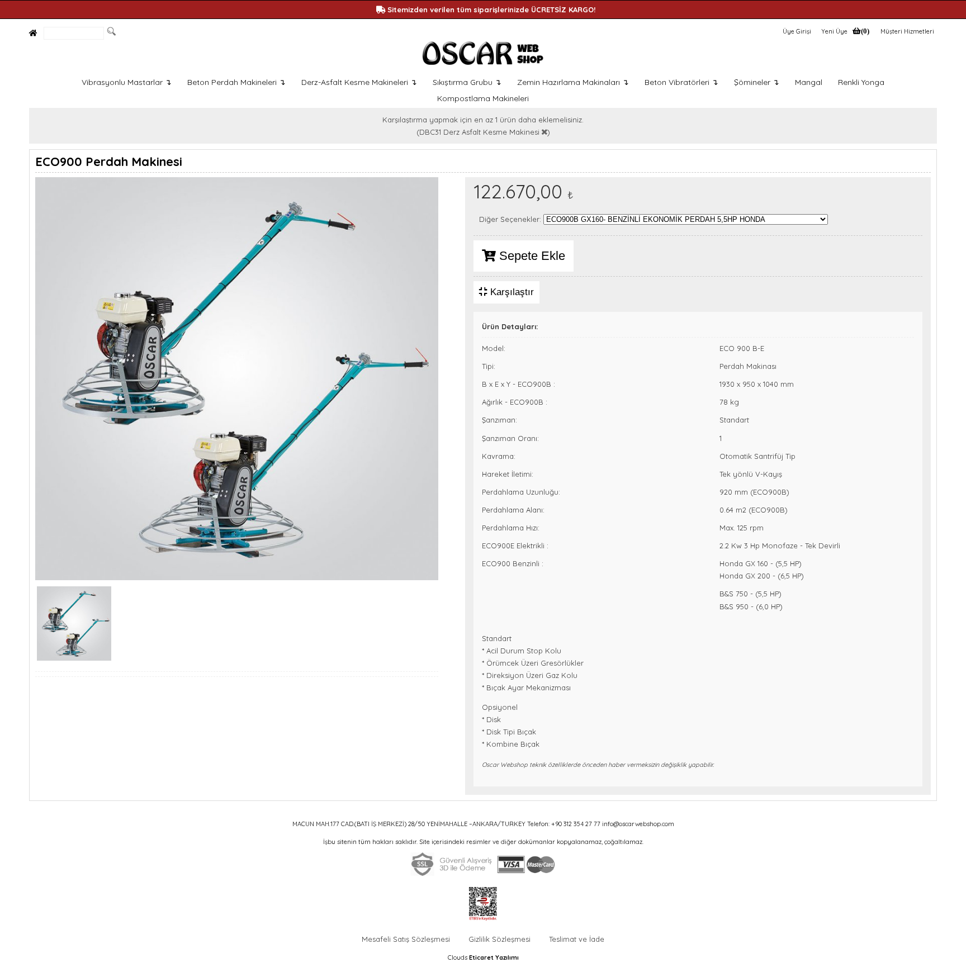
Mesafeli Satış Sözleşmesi (406, 939)
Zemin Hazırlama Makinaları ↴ (573, 82)
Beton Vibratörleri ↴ (681, 82)
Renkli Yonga (861, 82)
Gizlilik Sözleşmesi (499, 939)
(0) (865, 31)
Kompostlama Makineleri (483, 98)
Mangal (808, 82)
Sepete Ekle (530, 256)
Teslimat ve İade (576, 939)
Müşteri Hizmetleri (907, 31)
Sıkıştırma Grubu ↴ (467, 82)
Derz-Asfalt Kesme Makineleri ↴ (359, 82)
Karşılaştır (510, 292)
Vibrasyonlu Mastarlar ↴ (127, 82)
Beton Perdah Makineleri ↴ (236, 82)
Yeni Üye (834, 31)
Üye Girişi (797, 31)
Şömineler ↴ (756, 82)
